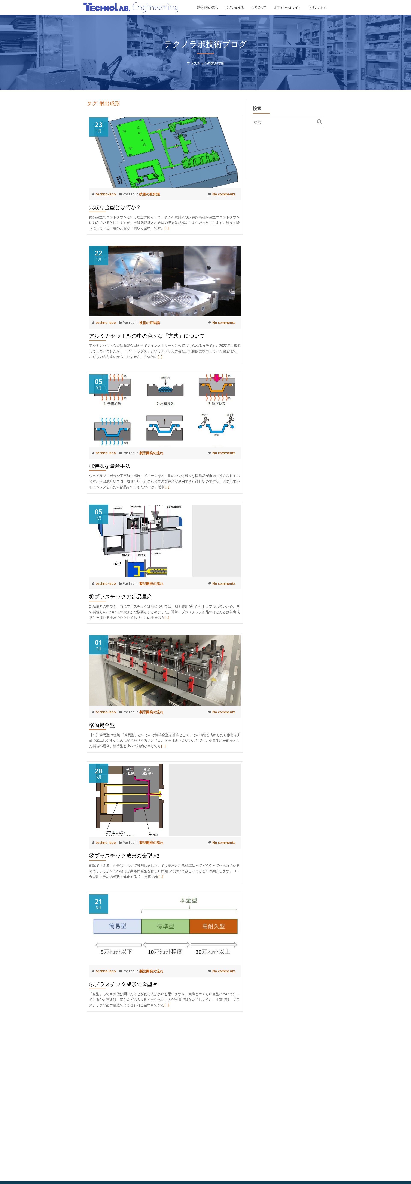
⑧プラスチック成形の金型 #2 (124, 856)
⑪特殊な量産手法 (109, 466)
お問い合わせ (318, 7)
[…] (166, 228)
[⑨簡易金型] (165, 670)
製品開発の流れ (207, 7)
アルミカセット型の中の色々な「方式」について (147, 336)
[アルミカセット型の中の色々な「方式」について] (165, 280)
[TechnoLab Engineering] (131, 7)
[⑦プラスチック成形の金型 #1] (165, 929)
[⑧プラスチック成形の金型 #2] (129, 799)
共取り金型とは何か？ (115, 207)
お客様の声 (258, 7)
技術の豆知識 (235, 7)
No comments (223, 194)
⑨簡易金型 (102, 725)
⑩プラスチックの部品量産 (120, 596)
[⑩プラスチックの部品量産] (140, 540)
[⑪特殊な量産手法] (165, 410)
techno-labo (106, 194)
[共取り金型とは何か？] (165, 152)
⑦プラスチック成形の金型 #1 (124, 984)
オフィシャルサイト (287, 7)
